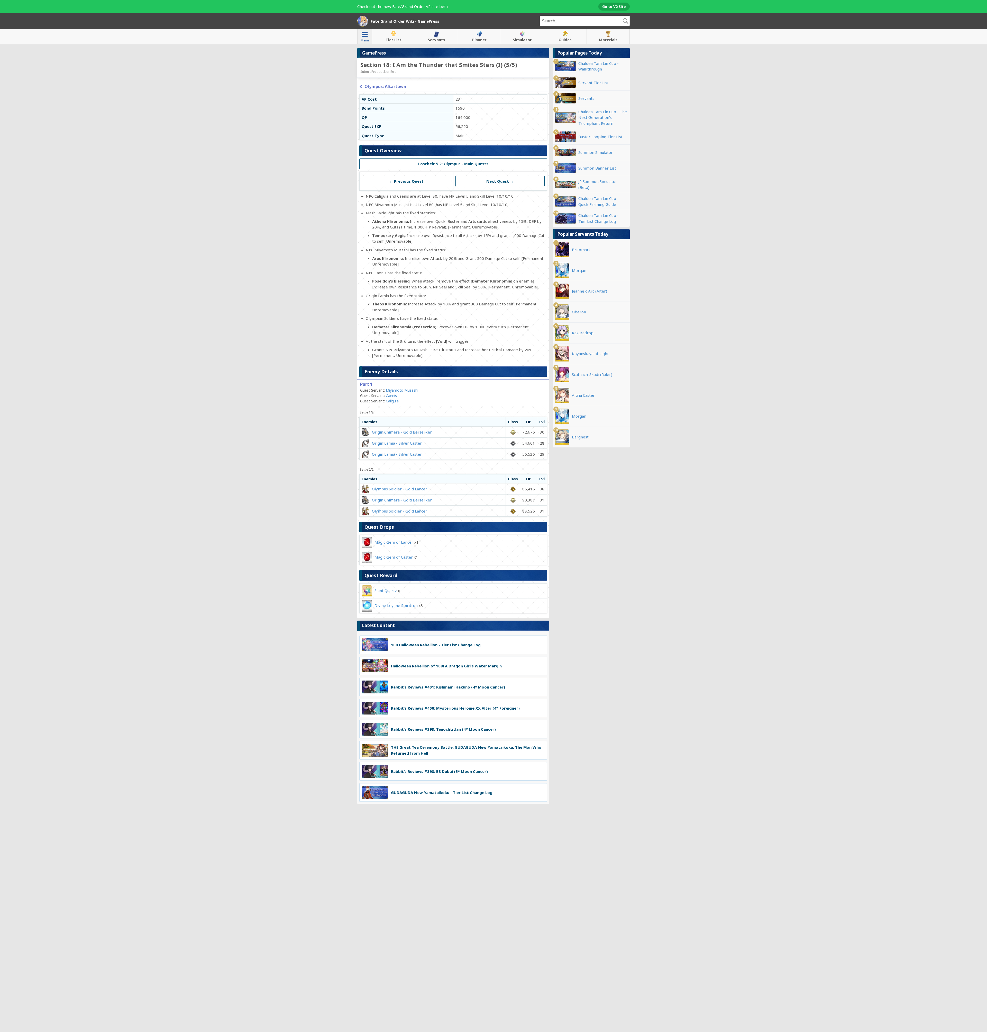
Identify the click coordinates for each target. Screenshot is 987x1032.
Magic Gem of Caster (393, 557)
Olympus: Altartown (385, 86)
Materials (608, 39)
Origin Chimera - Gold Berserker (402, 432)
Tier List (393, 39)
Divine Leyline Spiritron (396, 605)
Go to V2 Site (614, 6)
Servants (436, 39)
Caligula (392, 401)
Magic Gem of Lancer (393, 542)
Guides (565, 39)
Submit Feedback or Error (379, 71)
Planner (479, 39)
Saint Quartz (385, 590)
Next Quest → (500, 181)
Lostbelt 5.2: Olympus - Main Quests (453, 163)
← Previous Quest (406, 181)
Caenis (391, 395)
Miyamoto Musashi (402, 390)
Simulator (522, 39)
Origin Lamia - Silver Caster (397, 443)
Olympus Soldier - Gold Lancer (399, 488)
